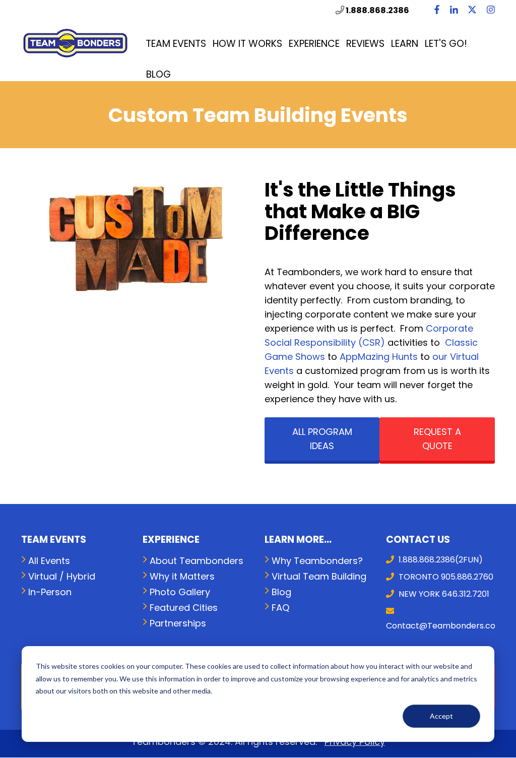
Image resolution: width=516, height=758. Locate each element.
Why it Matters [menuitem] (182, 576)
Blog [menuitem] (158, 74)
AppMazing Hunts (379, 356)
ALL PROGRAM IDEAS (322, 438)
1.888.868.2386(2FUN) (440, 559)
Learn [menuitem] (404, 43)
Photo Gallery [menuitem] (180, 592)
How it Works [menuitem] (247, 43)
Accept (441, 716)
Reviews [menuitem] (365, 43)
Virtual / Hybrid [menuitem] (61, 576)
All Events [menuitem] (49, 560)
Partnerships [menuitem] (178, 623)
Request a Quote (437, 438)
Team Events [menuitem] (176, 43)
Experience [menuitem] (314, 43)
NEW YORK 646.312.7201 (443, 594)
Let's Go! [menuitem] (446, 43)
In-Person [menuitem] (50, 592)
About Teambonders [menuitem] (196, 560)
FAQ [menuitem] (280, 607)
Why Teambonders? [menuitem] (317, 560)
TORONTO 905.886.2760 (445, 577)
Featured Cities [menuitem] (184, 607)
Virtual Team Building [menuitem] (319, 576)
